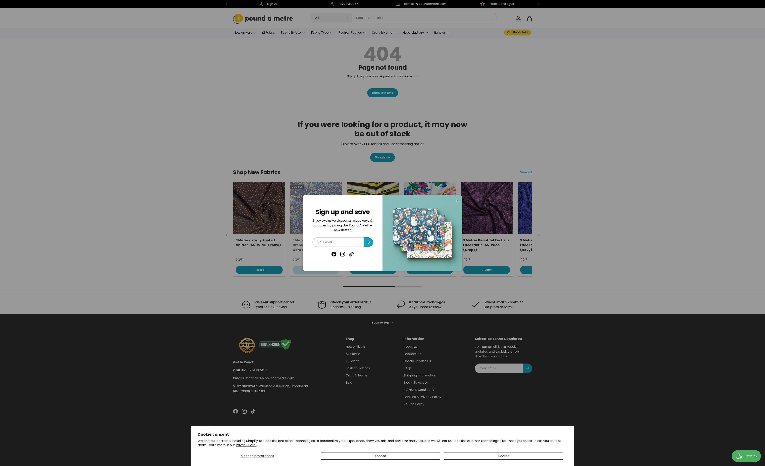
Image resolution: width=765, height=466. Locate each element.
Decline (504, 456)
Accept (380, 456)
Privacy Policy (246, 445)
